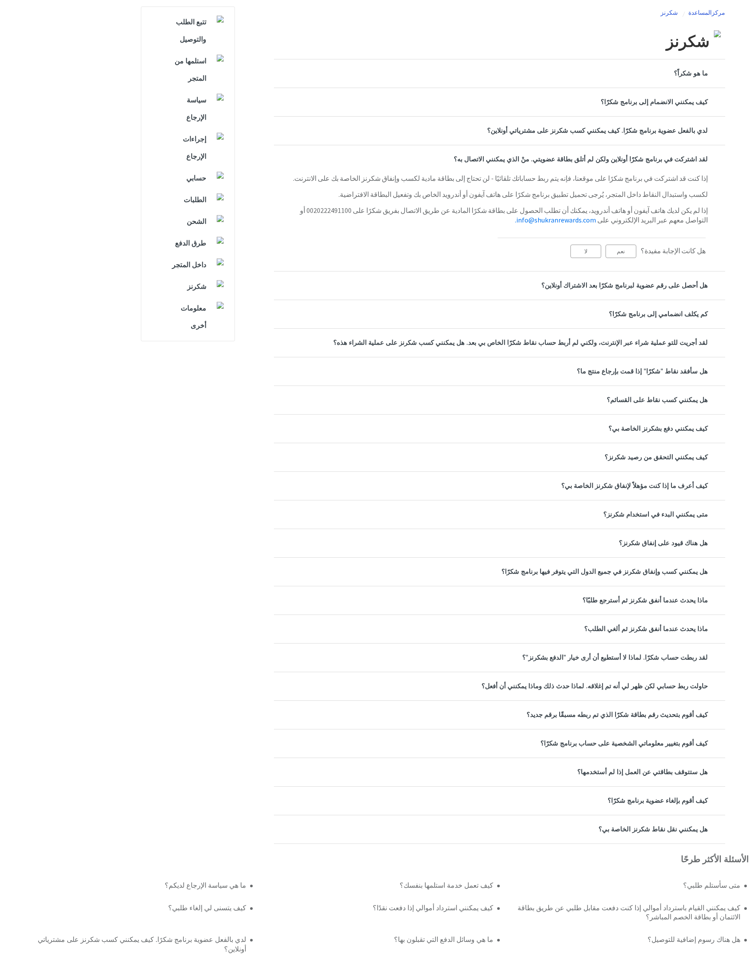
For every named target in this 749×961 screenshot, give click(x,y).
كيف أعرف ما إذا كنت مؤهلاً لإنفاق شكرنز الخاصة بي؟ (634, 486)
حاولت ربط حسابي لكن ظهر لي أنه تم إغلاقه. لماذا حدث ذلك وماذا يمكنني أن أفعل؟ (595, 686)
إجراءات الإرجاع (194, 148)
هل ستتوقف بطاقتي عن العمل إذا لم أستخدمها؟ (642, 772)
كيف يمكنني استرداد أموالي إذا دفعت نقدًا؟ (433, 908)
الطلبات (195, 199)
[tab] (499, 73)
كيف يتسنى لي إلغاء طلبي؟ (207, 908)
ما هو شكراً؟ (691, 73)
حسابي (196, 178)
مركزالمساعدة (706, 13)
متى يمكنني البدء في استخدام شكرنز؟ (655, 514)
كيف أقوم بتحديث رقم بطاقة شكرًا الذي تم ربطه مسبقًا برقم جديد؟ (617, 715)
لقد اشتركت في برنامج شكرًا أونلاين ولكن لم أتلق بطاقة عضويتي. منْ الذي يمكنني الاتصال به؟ (581, 159)
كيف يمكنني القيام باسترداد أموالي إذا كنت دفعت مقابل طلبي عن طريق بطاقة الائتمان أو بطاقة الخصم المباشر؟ (629, 913)
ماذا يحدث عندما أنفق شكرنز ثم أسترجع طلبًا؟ (645, 600)
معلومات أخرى (193, 317)
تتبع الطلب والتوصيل (191, 31)
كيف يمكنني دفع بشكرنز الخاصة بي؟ (658, 428)
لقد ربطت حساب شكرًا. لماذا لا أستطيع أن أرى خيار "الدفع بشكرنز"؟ (615, 657)
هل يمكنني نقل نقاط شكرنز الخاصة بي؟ (653, 829)
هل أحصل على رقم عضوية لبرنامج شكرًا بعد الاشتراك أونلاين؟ (624, 285)
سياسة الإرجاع (196, 109)
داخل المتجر (189, 264)
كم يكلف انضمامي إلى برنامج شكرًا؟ (658, 314)
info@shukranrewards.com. (555, 220)
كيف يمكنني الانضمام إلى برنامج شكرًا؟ (654, 102)
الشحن (196, 221)
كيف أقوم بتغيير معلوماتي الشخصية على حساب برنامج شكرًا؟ (624, 743)
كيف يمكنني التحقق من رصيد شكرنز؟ (656, 457)
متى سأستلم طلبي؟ (711, 885)
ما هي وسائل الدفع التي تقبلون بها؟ (443, 939)
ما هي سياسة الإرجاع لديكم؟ (205, 885)
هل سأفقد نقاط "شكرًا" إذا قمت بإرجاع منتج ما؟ (642, 371)
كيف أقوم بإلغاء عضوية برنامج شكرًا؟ (658, 801)
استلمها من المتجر (190, 70)
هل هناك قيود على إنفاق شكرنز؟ (663, 543)
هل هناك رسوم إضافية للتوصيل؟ (694, 939)
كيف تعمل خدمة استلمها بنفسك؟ (446, 885)
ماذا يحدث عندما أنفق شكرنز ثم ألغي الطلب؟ (646, 629)
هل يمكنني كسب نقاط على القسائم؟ (657, 400)
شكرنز (669, 13)
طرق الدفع (190, 243)
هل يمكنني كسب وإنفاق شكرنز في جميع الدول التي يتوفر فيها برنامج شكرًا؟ (605, 572)
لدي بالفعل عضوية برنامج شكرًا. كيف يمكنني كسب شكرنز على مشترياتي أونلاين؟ (597, 130)
